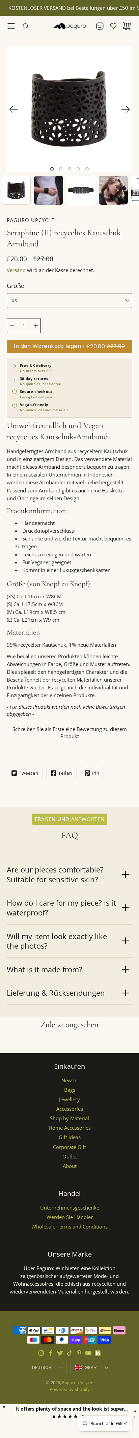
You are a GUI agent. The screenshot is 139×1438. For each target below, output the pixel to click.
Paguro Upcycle (77, 1382)
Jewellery (69, 1099)
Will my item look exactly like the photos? (57, 941)
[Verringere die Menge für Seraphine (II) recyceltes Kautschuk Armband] (12, 325)
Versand (16, 270)
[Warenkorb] (126, 26)
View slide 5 (87, 169)
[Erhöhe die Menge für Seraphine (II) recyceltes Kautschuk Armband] (36, 325)
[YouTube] (88, 1353)
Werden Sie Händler (70, 1217)
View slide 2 (60, 169)
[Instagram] (41, 1353)
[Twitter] (60, 1353)
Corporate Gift (69, 1147)
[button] (69, 732)
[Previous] (13, 109)
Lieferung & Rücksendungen (56, 993)
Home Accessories (70, 1127)
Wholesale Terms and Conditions (69, 1226)
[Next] (125, 109)
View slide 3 (69, 169)
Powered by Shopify (70, 1389)
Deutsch (42, 1367)
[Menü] (11, 26)
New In (69, 1080)
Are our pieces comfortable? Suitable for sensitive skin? (55, 874)
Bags (69, 1089)
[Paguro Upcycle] (69, 26)
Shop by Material (69, 1118)
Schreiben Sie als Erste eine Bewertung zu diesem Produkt (69, 732)
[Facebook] (51, 1353)
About (70, 1166)
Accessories (69, 1108)
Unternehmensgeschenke (69, 1207)
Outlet (69, 1156)
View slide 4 (78, 169)
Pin (96, 773)
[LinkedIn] (98, 1353)
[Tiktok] (69, 1353)
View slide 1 (52, 169)
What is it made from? (44, 969)
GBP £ (98, 1369)
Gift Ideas (70, 1137)
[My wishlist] (113, 26)
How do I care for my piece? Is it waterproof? (61, 907)
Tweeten (28, 773)
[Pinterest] (79, 1353)
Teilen (65, 773)
